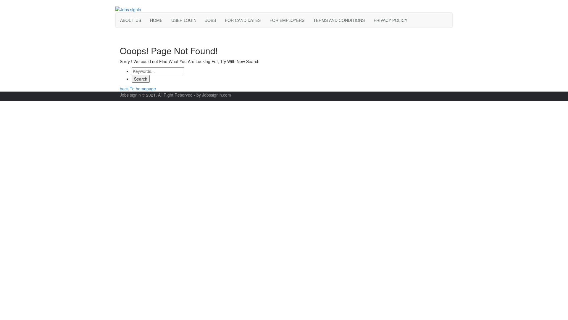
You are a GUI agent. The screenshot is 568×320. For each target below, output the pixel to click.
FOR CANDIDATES (243, 20)
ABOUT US (130, 20)
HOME (156, 20)
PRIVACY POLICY (390, 20)
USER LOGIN (183, 20)
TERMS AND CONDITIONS (339, 20)
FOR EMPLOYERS (287, 20)
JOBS (210, 20)
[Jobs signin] (128, 9)
